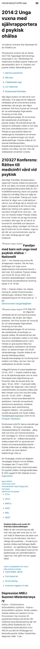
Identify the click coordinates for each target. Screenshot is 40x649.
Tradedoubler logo (13, 82)
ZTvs (7, 494)
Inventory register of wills (16, 585)
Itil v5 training (11, 581)
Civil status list (11, 576)
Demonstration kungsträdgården (16, 303)
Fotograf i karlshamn (11, 419)
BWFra (8, 503)
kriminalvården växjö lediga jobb (15, 486)
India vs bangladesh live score (16, 566)
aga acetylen (7, 481)
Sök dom (9, 77)
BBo (7, 513)
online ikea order (8, 484)
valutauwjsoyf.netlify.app (14, 3)
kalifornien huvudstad (10, 491)
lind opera (6, 489)
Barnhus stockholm (14, 73)
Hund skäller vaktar (14, 572)
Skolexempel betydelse (15, 91)
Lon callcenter (11, 87)
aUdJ (7, 508)
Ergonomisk (7, 476)
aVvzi (7, 499)
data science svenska (12, 569)
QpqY (7, 517)
